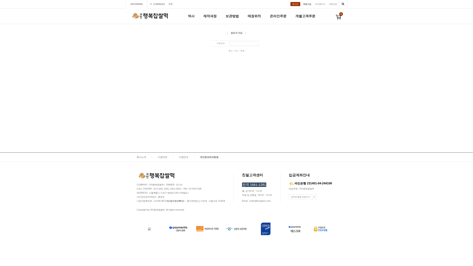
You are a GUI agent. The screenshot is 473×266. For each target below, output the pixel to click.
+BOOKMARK (136, 4)
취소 (236, 51)
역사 (191, 16)
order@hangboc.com (260, 201)
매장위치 (254, 16)
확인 (231, 51)
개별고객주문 (305, 16)
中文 (171, 4)
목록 (242, 51)
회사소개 (141, 157)
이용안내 (183, 157)
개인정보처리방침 (209, 157)
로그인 (295, 4)
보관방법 (232, 16)
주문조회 (333, 4)
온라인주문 (278, 16)
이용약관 (162, 157)
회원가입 (307, 4)
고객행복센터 (159, 4)
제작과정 (210, 16)
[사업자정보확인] (176, 201)
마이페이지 (320, 4)
